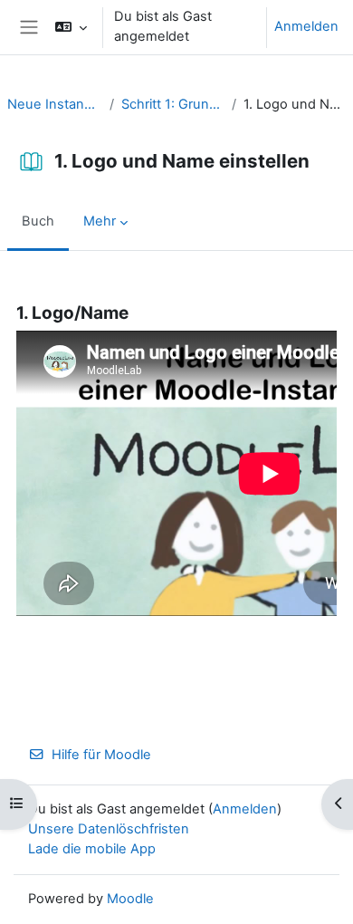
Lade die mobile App (92, 849)
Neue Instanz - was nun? (54, 104)
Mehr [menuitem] (99, 221)
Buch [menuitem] (38, 221)
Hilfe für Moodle (101, 754)
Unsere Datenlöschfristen (108, 829)
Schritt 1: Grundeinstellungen (173, 104)
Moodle (130, 898)
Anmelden (306, 26)
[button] (71, 27)
